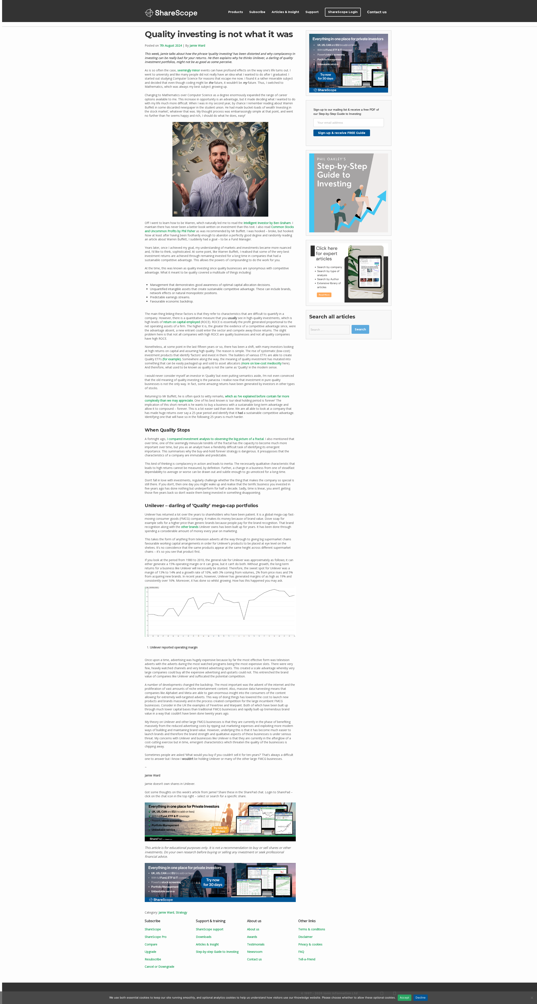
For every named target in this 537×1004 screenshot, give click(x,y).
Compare (151, 944)
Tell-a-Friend (306, 959)
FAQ (301, 952)
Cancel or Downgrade (159, 967)
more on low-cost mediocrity (262, 363)
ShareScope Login (343, 12)
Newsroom (254, 952)
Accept (404, 997)
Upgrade (150, 952)
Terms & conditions (311, 929)
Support (312, 12)
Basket (394, 12)
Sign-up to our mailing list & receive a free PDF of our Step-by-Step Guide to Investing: (346, 111)
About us (253, 929)
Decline (421, 997)
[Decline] (532, 998)
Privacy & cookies (310, 944)
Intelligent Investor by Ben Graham (267, 223)
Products (235, 12)
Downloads (203, 937)
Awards (252, 937)
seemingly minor (188, 70)
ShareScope (171, 13)
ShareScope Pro (156, 937)
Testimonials (256, 944)
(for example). (172, 359)
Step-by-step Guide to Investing (217, 952)
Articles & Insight (285, 12)
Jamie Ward (197, 45)
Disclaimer (305, 937)
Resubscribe (153, 959)
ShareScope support (209, 929)
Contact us (377, 12)
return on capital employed (181, 322)
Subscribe (257, 12)
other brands (189, 527)
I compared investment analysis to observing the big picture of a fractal (215, 439)
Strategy (181, 912)
